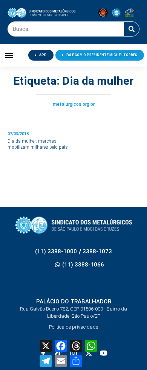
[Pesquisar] (131, 29)
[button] (9, 55)
